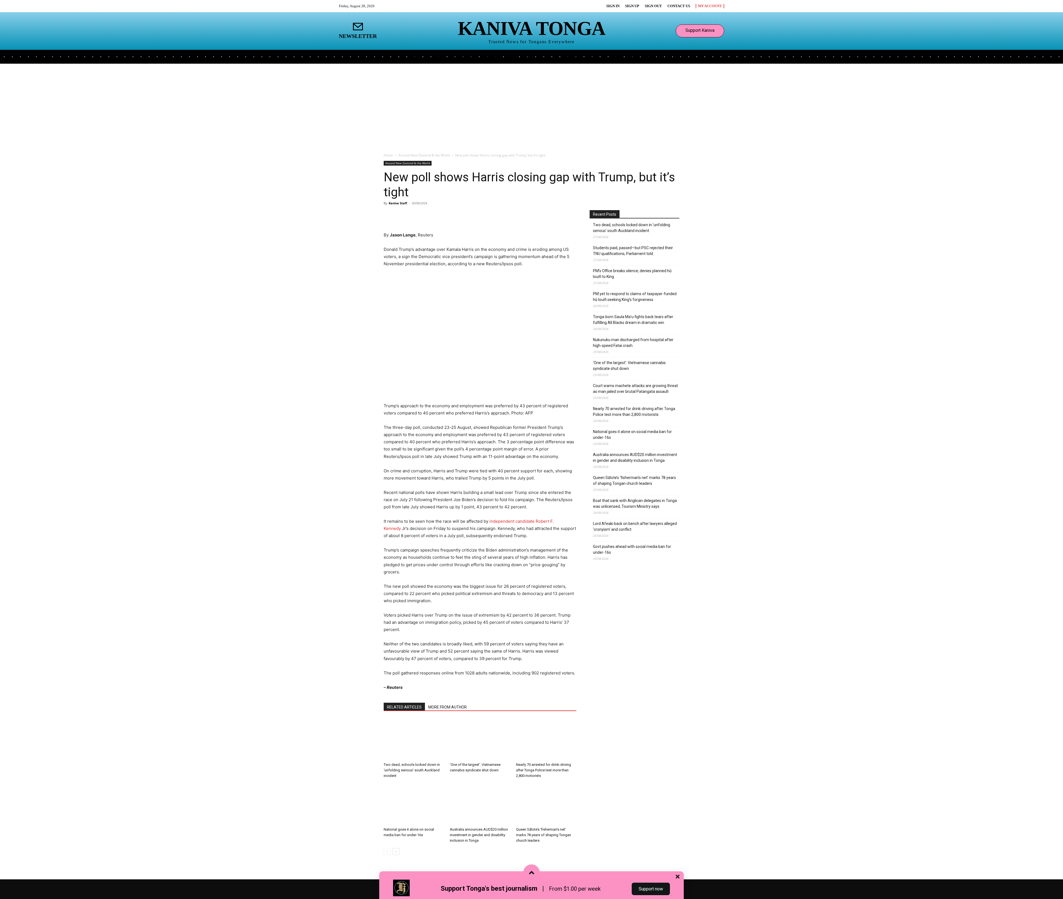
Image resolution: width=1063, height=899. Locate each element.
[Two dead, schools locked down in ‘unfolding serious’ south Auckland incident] (414, 739)
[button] (659, 56)
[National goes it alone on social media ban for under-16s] (414, 804)
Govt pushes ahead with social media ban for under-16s (632, 549)
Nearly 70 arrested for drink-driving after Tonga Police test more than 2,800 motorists (543, 770)
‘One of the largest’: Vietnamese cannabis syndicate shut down (629, 365)
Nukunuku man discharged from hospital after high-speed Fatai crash (633, 343)
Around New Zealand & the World (424, 155)
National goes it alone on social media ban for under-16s (632, 434)
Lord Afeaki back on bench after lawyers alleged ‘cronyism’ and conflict (635, 526)
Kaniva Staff (398, 203)
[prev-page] (387, 851)
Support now (651, 889)
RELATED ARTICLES (404, 707)
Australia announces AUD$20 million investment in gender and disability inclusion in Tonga (479, 834)
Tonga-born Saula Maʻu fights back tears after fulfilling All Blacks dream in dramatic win (633, 320)
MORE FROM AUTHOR (447, 707)
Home (388, 155)
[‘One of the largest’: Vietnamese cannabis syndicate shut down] (480, 739)
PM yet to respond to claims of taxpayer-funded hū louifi (635, 297)
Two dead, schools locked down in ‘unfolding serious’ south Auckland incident (412, 770)
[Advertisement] (531, 105)
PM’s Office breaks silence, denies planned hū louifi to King (632, 274)
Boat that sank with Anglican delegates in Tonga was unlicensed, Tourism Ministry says (635, 503)
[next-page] (396, 851)
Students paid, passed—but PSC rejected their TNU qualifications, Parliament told (633, 251)
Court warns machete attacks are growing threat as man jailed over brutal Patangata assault (635, 388)
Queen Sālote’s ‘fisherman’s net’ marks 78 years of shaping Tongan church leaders (543, 835)
